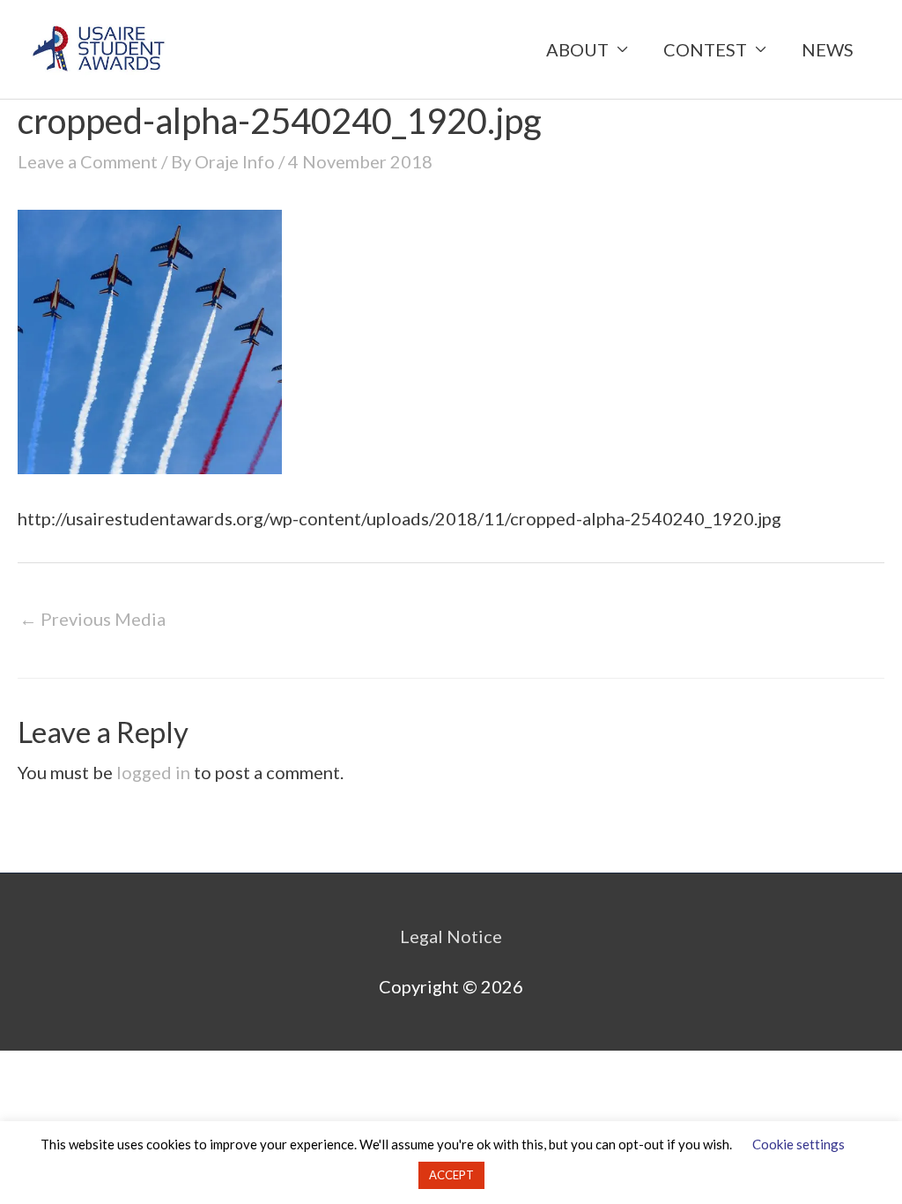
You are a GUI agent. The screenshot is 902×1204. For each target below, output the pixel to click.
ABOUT (577, 49)
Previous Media (92, 618)
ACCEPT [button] (451, 1175)
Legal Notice (451, 936)
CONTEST (705, 49)
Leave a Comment (88, 161)
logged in (153, 772)
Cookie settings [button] (798, 1144)
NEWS (828, 49)
